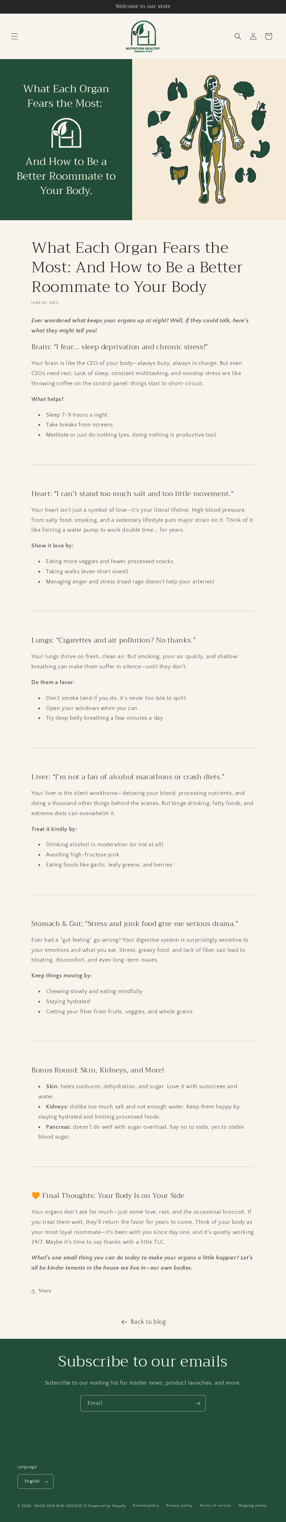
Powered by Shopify (107, 1506)
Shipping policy (252, 1505)
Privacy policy (179, 1505)
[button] (14, 36)
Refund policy (146, 1505)
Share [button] (45, 1291)
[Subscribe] (197, 1403)
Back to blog (148, 1322)
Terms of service (215, 1505)
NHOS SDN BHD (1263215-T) (60, 1506)
